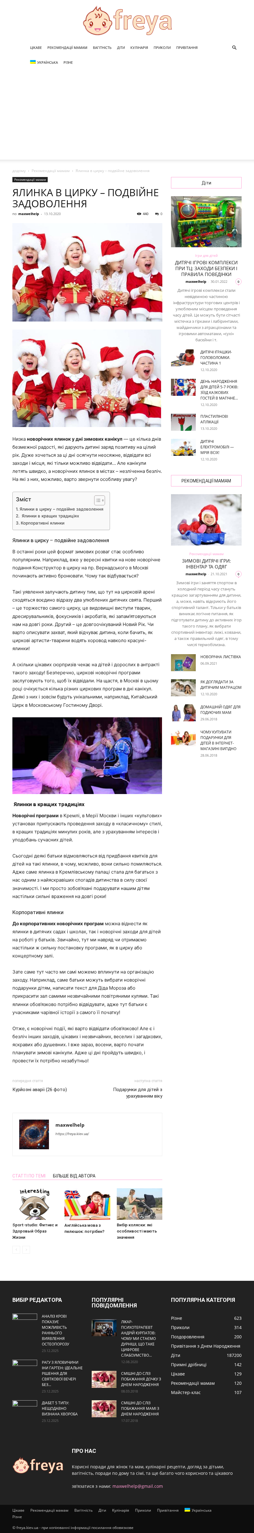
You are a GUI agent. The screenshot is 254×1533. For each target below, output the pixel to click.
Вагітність (102, 47)
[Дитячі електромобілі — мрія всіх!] (183, 447)
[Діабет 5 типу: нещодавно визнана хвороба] (24, 1409)
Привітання (187, 47)
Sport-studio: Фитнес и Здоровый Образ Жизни (35, 1231)
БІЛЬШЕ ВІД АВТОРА (74, 1175)
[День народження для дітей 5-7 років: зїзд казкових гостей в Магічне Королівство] (183, 387)
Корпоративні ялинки (42, 522)
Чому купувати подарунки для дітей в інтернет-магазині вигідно (218, 740)
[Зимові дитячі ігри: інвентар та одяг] (206, 519)
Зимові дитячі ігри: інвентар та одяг (206, 564)
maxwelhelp (28, 213)
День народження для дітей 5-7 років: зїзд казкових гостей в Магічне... (219, 390)
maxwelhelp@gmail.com (137, 1486)
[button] (234, 48)
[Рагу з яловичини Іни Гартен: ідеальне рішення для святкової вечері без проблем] (24, 1368)
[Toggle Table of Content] (96, 500)
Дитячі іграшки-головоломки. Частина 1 (216, 357)
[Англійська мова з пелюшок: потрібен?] (87, 1204)
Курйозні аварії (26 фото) (39, 1089)
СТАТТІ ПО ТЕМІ (29, 1175)
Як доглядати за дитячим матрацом (221, 684)
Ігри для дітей (206, 255)
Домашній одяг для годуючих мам (220, 709)
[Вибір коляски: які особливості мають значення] (139, 1204)
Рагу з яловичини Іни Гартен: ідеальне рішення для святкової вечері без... (62, 1373)
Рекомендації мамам (67, 47)
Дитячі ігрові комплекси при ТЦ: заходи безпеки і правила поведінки (206, 268)
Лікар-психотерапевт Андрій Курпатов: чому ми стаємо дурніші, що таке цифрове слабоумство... (138, 1338)
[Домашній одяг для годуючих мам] (183, 712)
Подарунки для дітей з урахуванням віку (137, 1093)
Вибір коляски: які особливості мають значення (137, 1231)
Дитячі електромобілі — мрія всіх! (217, 447)
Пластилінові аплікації (214, 419)
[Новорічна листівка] (183, 662)
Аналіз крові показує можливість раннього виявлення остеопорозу (55, 1330)
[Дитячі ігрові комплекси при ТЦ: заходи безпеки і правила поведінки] (206, 221)
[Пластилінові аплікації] (183, 422)
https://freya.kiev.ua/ (72, 1134)
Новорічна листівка (220, 656)
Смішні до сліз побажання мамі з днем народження (140, 1408)
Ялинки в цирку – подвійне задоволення (61, 509)
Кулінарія (139, 47)
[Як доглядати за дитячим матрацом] (183, 687)
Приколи (162, 47)
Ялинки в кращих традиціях (49, 515)
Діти (121, 47)
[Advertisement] (127, 116)
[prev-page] (16, 1250)
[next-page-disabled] (26, 1250)
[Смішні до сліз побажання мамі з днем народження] (104, 1408)
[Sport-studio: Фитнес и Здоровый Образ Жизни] (35, 1204)
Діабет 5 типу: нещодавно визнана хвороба (60, 1408)
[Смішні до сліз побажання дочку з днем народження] (104, 1379)
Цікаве (36, 47)
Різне (68, 62)
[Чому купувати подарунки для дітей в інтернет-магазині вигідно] (183, 737)
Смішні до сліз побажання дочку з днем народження (141, 1379)
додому (19, 170)
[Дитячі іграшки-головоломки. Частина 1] (183, 357)
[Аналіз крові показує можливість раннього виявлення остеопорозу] (24, 1322)
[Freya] (127, 20)
